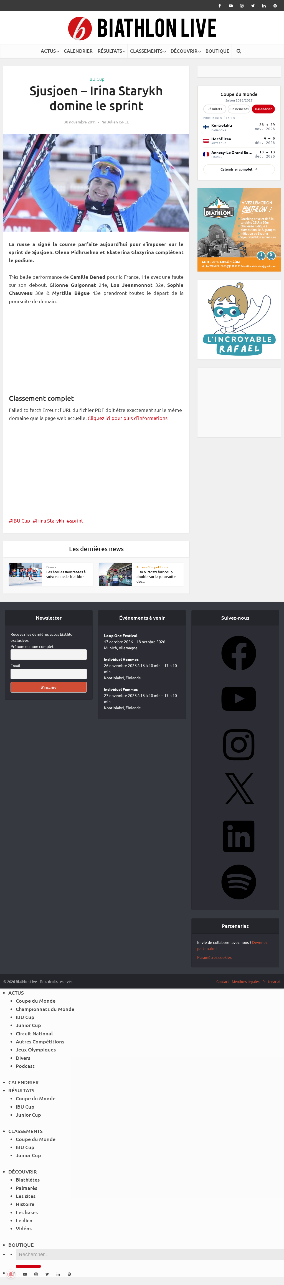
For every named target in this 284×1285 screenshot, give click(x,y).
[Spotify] (238, 901)
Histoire (25, 1204)
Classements (238, 109)
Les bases (27, 1212)
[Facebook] (238, 672)
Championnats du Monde (45, 1009)
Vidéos (24, 1228)
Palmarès (26, 1188)
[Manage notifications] (10, 1274)
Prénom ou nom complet (32, 646)
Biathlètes (28, 1179)
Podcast (25, 1066)
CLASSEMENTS (146, 51)
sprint (76, 520)
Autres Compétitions (152, 567)
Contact (222, 981)
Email (15, 665)
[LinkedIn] (238, 855)
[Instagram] (238, 763)
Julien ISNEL (118, 121)
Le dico (24, 1220)
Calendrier (263, 109)
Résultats (214, 109)
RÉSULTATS (110, 51)
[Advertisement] (96, 352)
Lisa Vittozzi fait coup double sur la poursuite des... (156, 576)
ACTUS (48, 51)
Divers (51, 567)
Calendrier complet (236, 169)
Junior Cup (28, 1025)
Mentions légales (246, 981)
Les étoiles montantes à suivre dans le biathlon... (66, 574)
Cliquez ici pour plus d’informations (128, 418)
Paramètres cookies (214, 957)
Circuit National (34, 1033)
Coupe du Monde (35, 1000)
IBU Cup (96, 79)
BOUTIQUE (217, 51)
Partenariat (271, 981)
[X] (238, 809)
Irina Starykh (50, 520)
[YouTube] (238, 718)
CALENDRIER (78, 51)
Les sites (26, 1196)
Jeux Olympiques (36, 1049)
